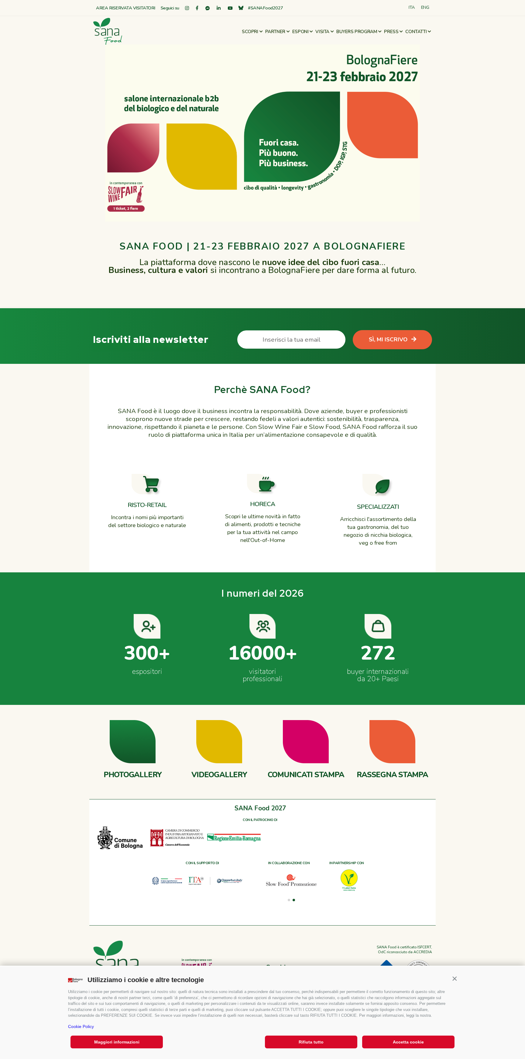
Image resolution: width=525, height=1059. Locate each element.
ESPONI (300, 32)
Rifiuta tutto (311, 1042)
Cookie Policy (81, 1026)
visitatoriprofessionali (263, 675)
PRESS (391, 32)
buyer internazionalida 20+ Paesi (378, 675)
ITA (412, 7)
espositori (147, 671)
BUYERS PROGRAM (356, 32)
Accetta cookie (408, 1042)
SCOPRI (250, 32)
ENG (425, 7)
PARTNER (275, 32)
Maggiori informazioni (116, 1042)
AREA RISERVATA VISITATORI (125, 8)
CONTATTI (416, 32)
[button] (454, 978)
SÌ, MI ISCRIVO (389, 339)
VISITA (322, 32)
